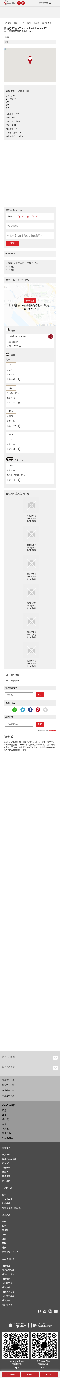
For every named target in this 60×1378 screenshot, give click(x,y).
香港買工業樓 (8, 1296)
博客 (4, 1194)
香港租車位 (7, 1283)
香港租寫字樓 (8, 1270)
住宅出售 (10, 267)
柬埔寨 (5, 1230)
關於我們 (6, 1154)
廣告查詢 (6, 1163)
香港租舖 (6, 1278)
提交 (12, 243)
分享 (31, 1374)
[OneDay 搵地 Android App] (42, 1325)
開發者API (7, 1199)
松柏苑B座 (31, 545)
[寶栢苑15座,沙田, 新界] (31, 621)
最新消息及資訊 (9, 1159)
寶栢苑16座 (31, 516)
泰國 (4, 1124)
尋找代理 (6, 1176)
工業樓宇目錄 (8, 1096)
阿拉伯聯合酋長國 (10, 1252)
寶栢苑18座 (31, 574)
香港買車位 (7, 1304)
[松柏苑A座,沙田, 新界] (31, 592)
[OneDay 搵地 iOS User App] (17, 1325)
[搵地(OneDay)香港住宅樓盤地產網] (14, 2)
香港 (4, 1110)
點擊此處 (30, 300)
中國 (4, 1221)
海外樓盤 (6, 1203)
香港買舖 (6, 1300)
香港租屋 (6, 1265)
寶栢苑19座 (31, 661)
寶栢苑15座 (31, 632)
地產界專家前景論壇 (11, 1207)
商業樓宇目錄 (8, 1090)
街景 (7, 42)
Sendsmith (52, 731)
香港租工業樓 (8, 1274)
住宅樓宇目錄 (8, 1084)
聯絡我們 (6, 1167)
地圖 (7, 37)
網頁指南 (6, 1180)
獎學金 (5, 1172)
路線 (49, 1374)
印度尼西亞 (7, 1137)
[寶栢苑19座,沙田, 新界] (31, 650)
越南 (4, 1115)
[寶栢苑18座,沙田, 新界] (31, 563)
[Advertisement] (30, 173)
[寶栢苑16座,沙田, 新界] (31, 505)
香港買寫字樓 (8, 1291)
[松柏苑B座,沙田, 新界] (31, 534)
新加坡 (5, 1128)
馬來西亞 (6, 1133)
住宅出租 (10, 270)
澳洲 (4, 1239)
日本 (4, 1226)
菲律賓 (5, 1119)
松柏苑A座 (31, 603)
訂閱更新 (12, 1374)
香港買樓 (6, 1287)
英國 (4, 1243)
